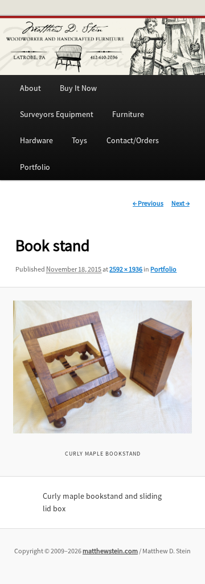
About (30, 88)
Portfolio (35, 167)
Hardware (36, 140)
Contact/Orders (132, 140)
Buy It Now (78, 88)
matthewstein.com (110, 551)
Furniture (128, 114)
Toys (79, 140)
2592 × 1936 (125, 269)
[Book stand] (102, 367)
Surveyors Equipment (56, 114)
